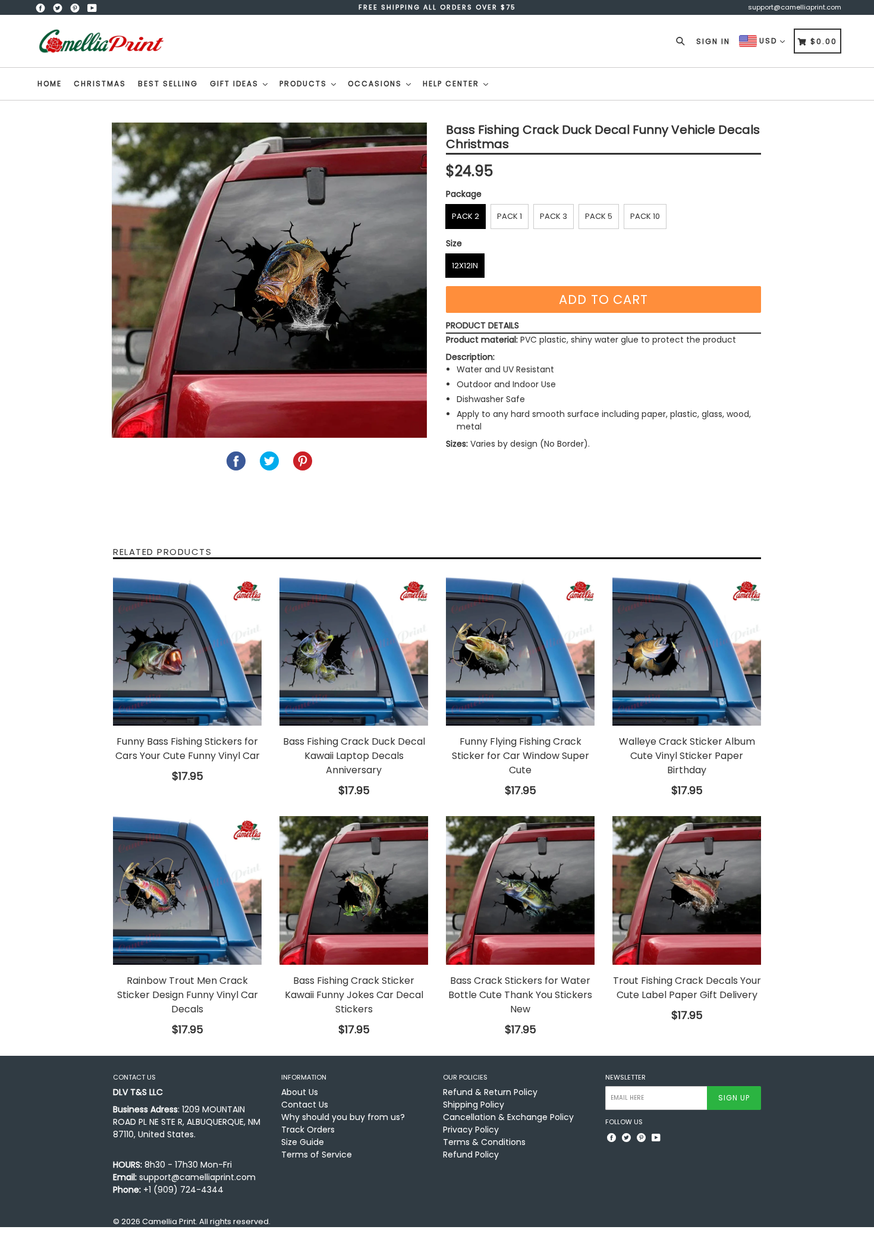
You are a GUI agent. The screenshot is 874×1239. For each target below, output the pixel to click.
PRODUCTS (304, 84)
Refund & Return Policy (490, 1092)
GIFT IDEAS (236, 84)
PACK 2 (465, 216)
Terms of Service (316, 1154)
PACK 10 (645, 216)
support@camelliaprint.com (794, 7)
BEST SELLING (168, 84)
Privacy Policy (471, 1130)
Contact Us (304, 1105)
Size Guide (302, 1142)
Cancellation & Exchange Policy (508, 1117)
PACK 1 (509, 216)
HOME (49, 84)
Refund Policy (471, 1154)
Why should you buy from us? (343, 1117)
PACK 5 (598, 216)
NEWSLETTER (625, 1077)
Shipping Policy (473, 1105)
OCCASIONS (376, 84)
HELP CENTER (452, 84)
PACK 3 (553, 216)
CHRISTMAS (100, 84)
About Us (299, 1092)
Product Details (482, 325)
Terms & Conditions (484, 1142)
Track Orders (308, 1130)
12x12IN (465, 265)
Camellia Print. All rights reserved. (206, 1221)
